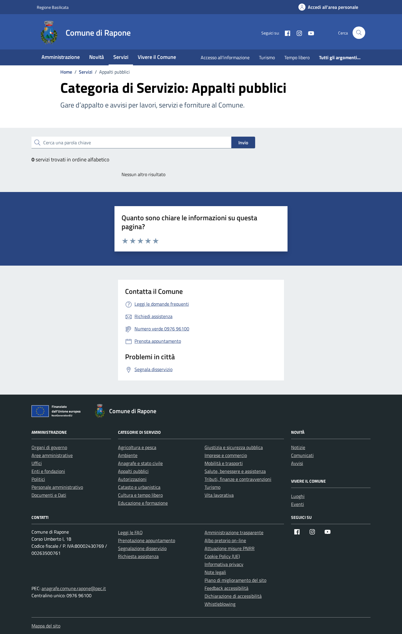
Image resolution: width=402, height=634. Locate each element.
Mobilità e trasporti (224, 463)
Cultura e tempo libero (140, 495)
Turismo (267, 57)
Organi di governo (49, 447)
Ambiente (127, 455)
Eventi (297, 504)
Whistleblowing (220, 603)
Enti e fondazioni (48, 471)
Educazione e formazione (143, 502)
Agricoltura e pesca (137, 447)
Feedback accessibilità (226, 588)
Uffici (36, 463)
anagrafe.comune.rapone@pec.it (73, 588)
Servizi (120, 57)
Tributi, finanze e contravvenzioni (238, 479)
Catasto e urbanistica (139, 487)
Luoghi (298, 496)
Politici (38, 479)
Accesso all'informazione (225, 57)
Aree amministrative (52, 455)
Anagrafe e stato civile (140, 463)
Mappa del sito (45, 625)
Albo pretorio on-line (225, 540)
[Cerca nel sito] (359, 33)
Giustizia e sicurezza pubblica (234, 447)
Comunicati (302, 455)
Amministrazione (60, 57)
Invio (243, 142)
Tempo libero (297, 57)
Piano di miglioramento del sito (235, 580)
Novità (96, 57)
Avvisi (297, 463)
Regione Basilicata (53, 7)
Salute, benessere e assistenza (235, 471)
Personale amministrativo (57, 487)
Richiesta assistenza (138, 556)
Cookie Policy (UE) (222, 556)
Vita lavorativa (219, 495)
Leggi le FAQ (130, 532)
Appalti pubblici (133, 471)
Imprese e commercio (226, 455)
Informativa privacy (224, 564)
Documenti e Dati (48, 495)
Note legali (215, 572)
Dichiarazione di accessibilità (233, 596)
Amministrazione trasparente (234, 532)
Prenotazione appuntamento (146, 540)
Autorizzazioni (132, 479)
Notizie (298, 447)
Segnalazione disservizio (142, 548)
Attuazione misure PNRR (230, 548)
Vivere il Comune (157, 57)
